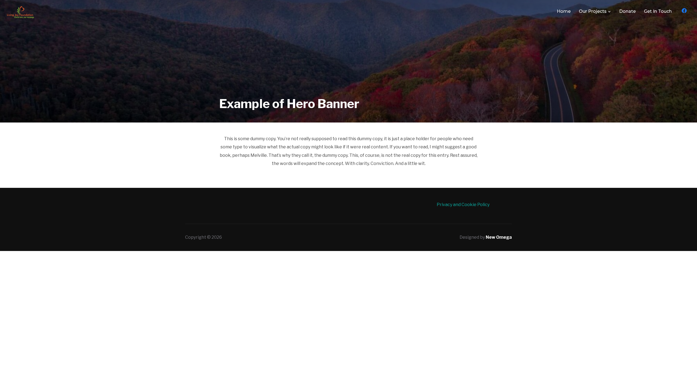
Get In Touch (658, 11)
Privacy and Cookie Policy (463, 204)
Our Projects (593, 11)
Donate (627, 11)
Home (564, 11)
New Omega (499, 237)
